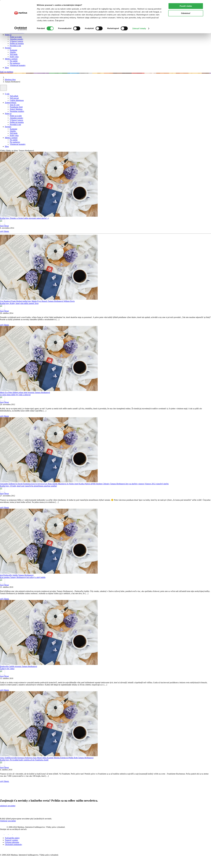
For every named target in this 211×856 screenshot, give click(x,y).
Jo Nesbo (70, 484)
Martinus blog (10, 79)
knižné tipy (27, 301)
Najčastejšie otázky (12, 838)
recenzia (31, 392)
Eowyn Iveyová (37, 484)
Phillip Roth (73, 758)
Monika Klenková (61, 758)
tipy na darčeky (132, 484)
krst (1, 575)
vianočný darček (162, 484)
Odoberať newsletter (8, 821)
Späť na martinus (6, 72)
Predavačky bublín (10, 575)
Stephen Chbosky (103, 484)
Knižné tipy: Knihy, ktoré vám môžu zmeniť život (19, 303)
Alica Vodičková (6, 758)
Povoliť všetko (186, 6)
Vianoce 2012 (150, 484)
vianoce (141, 484)
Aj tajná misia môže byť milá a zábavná (15, 395)
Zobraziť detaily (139, 28)
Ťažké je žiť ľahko (7, 669)
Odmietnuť (185, 13)
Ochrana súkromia (12, 842)
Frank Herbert (17, 301)
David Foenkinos (24, 484)
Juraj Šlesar (4, 226)
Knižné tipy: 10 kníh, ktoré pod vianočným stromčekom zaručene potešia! (28, 486)
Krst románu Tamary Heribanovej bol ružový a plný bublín (22, 577)
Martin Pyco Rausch (40, 301)
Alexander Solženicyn (9, 484)
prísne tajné (23, 392)
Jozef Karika (79, 484)
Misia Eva (4, 392)
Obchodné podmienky (13, 844)
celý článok (4, 231)
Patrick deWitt (90, 484)
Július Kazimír (48, 758)
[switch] (76, 28)
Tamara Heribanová (56, 301)
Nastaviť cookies (11, 840)
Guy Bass (48, 484)
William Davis (69, 301)
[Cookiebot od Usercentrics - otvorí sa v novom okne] (20, 28)
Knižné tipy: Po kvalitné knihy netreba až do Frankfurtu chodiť (24, 760)
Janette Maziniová (59, 484)
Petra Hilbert (13, 392)
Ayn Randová (5, 301)
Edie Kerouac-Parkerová (23, 758)
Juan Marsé (37, 758)
